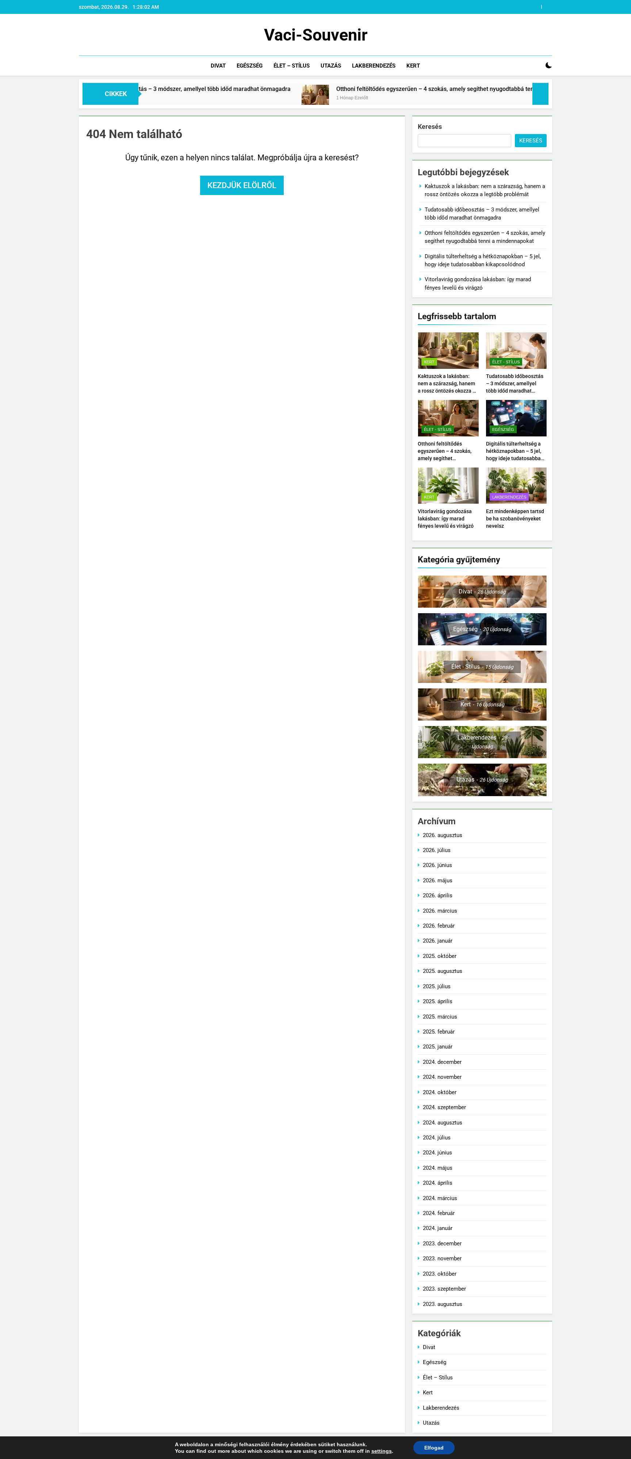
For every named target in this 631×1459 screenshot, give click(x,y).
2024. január (437, 1228)
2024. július (437, 1137)
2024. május (437, 1168)
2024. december (442, 1062)
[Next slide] (547, 7)
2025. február (439, 1031)
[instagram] (92, 35)
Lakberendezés (373, 65)
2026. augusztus (442, 835)
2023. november (442, 1258)
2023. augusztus (442, 1304)
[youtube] (118, 35)
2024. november (442, 1077)
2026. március (440, 911)
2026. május (437, 880)
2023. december (442, 1243)
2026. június (437, 865)
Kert (413, 65)
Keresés (430, 126)
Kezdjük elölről (241, 185)
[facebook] (83, 35)
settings (381, 1451)
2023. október (439, 1274)
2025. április (437, 1001)
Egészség (250, 65)
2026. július (437, 850)
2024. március (440, 1198)
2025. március (440, 1016)
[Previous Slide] (536, 7)
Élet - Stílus (506, 362)
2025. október (439, 956)
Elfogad (434, 1448)
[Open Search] (536, 65)
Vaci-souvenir (315, 35)
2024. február (439, 1213)
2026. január (437, 940)
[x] (100, 35)
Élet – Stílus (292, 65)
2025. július (437, 986)
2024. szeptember (444, 1107)
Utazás (331, 65)
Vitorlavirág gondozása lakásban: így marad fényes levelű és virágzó (446, 518)
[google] (109, 35)
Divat (218, 65)
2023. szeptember (444, 1289)
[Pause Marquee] (540, 94)
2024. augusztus (442, 1122)
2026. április (437, 895)
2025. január (437, 1046)
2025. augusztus (442, 971)
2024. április (437, 1183)
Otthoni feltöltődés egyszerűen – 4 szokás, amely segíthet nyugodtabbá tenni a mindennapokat (402, 88)
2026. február (439, 926)
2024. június (437, 1152)
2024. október (439, 1092)
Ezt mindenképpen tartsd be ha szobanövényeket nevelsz (515, 518)
